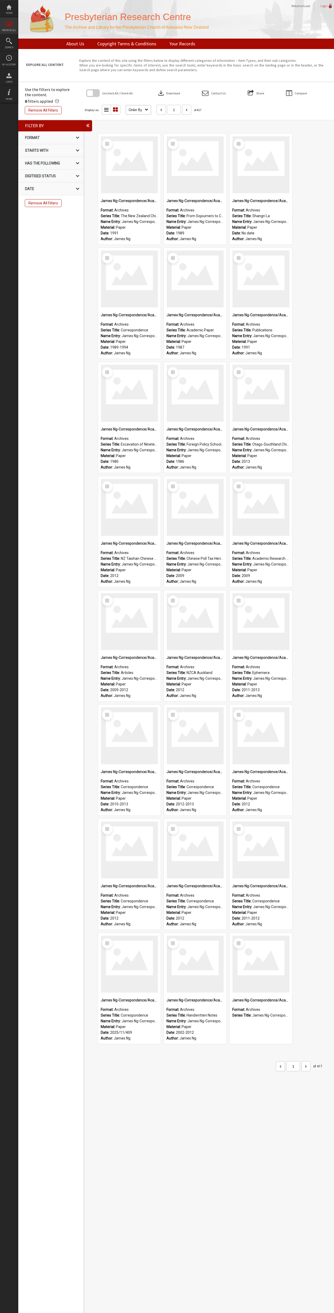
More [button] (9, 99)
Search (9, 47)
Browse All (9, 30)
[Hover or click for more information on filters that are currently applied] (57, 101)
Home (9, 13)
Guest (306, 6)
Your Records (182, 44)
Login (9, 81)
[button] (213, 93)
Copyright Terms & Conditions (126, 44)
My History (9, 64)
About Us (75, 44)
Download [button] (168, 93)
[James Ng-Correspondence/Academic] (129, 164)
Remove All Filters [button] (43, 110)
